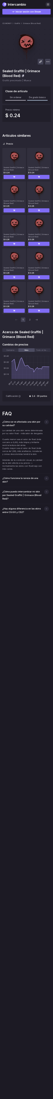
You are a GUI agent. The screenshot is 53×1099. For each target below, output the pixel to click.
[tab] (10, 350)
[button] (14, 177)
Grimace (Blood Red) (32, 23)
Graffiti (17, 23)
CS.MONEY (6, 23)
